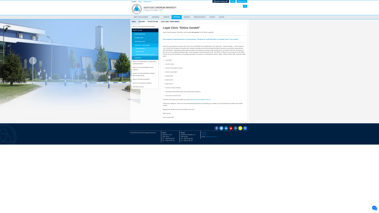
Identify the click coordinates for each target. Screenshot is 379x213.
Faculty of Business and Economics (144, 26)
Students (166, 17)
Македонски (147, 1)
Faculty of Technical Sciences (142, 83)
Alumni (221, 17)
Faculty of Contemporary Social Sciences (143, 68)
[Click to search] (245, 6)
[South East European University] (137, 9)
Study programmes (140, 41)
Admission (155, 17)
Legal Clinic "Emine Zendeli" (142, 45)
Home (134, 21)
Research (187, 17)
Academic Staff (139, 37)
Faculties (177, 17)
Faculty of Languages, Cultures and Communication (144, 62)
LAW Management (140, 34)
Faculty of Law (153, 21)
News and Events (199, 17)
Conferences (138, 58)
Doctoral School (138, 87)
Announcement (140, 51)
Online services (242, 1)
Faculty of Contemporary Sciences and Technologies (144, 74)
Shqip (140, 1)
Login (232, 1)
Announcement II (140, 48)
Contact (212, 17)
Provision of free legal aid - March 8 (145, 54)
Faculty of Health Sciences (141, 79)
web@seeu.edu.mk (211, 136)
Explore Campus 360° (221, 1)
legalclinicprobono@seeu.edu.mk (200, 99)
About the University (141, 17)
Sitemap (204, 132)
